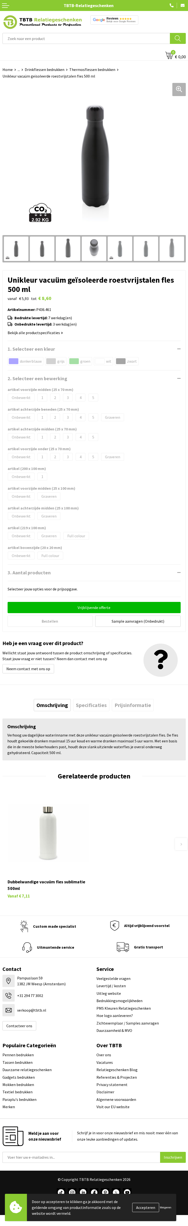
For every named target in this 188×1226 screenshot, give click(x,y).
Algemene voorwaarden (116, 1099)
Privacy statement (112, 1084)
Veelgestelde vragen (113, 978)
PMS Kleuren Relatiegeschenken (123, 1008)
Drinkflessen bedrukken (44, 69)
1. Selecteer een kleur (31, 349)
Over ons (103, 1054)
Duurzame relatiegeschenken (27, 1069)
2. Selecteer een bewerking (37, 378)
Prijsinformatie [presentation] (133, 705)
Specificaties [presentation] (91, 705)
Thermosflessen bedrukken (92, 69)
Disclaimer (105, 1091)
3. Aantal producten (29, 572)
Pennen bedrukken (18, 1054)
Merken (8, 1106)
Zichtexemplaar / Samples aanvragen (127, 1023)
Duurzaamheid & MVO (114, 1030)
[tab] (52, 705)
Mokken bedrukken (18, 1084)
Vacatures (104, 1062)
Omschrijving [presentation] (52, 705)
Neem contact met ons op (28, 668)
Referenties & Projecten (116, 1077)
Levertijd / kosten (111, 985)
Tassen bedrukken (17, 1062)
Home (7, 69)
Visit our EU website (112, 1106)
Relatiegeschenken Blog (117, 1069)
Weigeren (165, 1207)
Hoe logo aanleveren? (114, 1015)
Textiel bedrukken (17, 1091)
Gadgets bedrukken (18, 1077)
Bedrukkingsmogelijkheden (119, 1000)
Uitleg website (108, 993)
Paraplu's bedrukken (19, 1099)
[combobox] (86, 38)
